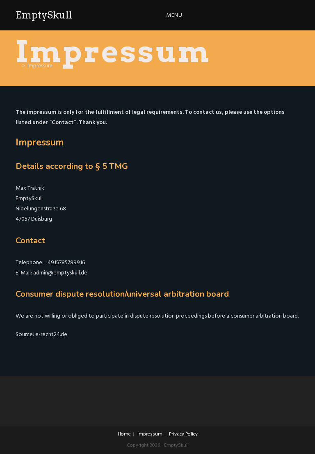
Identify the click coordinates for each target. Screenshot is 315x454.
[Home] (18, 65)
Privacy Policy (183, 434)
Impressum (149, 434)
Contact (63, 122)
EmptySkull (44, 15)
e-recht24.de (51, 334)
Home (124, 434)
